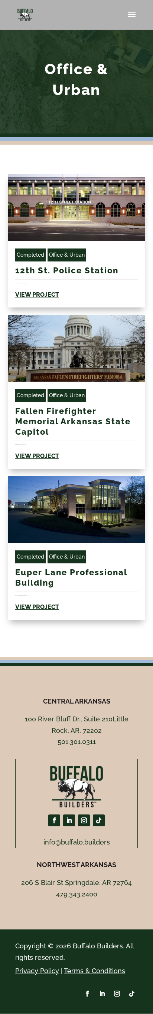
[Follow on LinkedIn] (69, 820)
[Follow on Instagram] (84, 820)
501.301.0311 (77, 741)
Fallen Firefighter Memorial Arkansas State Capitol (73, 421)
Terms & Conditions (94, 971)
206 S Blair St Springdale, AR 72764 (76, 882)
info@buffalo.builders (76, 842)
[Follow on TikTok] (99, 820)
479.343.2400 (76, 894)
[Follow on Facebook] (54, 820)
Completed (30, 255)
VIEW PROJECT (37, 294)
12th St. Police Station (66, 270)
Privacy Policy (37, 971)
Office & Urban (67, 255)
